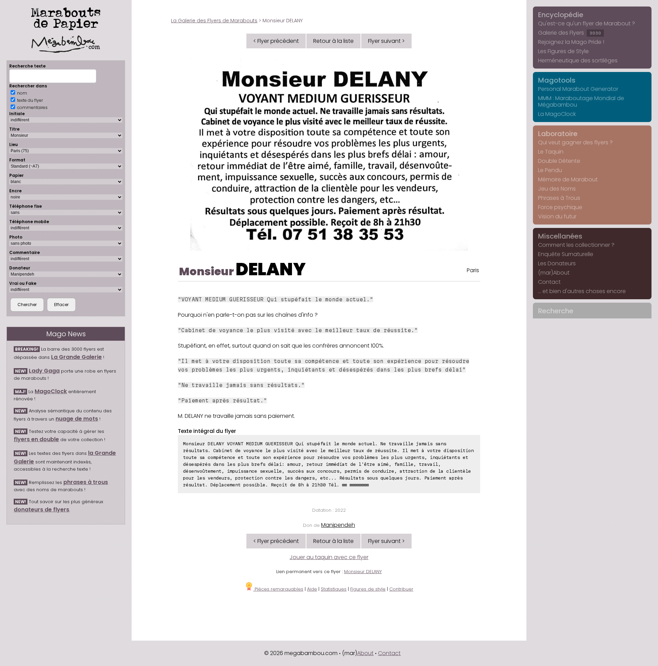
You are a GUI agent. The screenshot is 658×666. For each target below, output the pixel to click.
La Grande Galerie (76, 357)
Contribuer (401, 589)
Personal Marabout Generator (578, 89)
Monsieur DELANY (363, 571)
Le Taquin (550, 152)
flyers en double (36, 439)
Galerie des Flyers (569, 33)
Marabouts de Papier (66, 17)
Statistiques (333, 589)
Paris (473, 270)
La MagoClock (557, 114)
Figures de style (368, 589)
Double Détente (559, 161)
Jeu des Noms (557, 189)
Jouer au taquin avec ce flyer (329, 557)
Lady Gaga (44, 371)
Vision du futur (557, 216)
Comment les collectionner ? (576, 245)
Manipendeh (338, 525)
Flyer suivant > (386, 41)
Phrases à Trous (559, 198)
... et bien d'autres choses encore (582, 291)
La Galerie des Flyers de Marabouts (214, 20)
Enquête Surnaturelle (565, 254)
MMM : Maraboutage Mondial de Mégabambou (581, 101)
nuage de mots (77, 419)
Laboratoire (557, 133)
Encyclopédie (560, 15)
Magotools (556, 80)
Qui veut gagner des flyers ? (575, 142)
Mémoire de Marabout (568, 179)
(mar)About (554, 273)
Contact (549, 282)
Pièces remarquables (278, 589)
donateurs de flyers (41, 509)
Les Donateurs (557, 263)
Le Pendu (550, 170)
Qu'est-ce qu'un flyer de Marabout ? (586, 23)
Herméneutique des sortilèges (578, 60)
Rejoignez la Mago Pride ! (571, 42)
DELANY (271, 269)
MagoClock (51, 391)
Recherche (555, 311)
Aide (312, 589)
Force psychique (560, 207)
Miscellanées (560, 236)
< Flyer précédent (276, 41)
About (365, 653)
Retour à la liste (333, 41)
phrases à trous (85, 482)
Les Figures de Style (563, 51)
